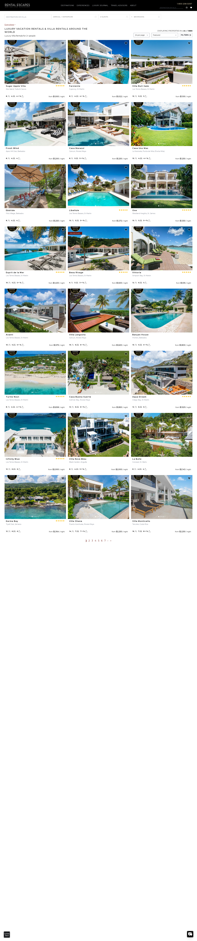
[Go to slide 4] (36, 81)
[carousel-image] (35, 62)
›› (110, 540)
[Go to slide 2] (33, 81)
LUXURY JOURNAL (100, 5)
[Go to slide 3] (35, 81)
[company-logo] (17, 5)
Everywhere (9, 25)
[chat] (190, 934)
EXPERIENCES (83, 5)
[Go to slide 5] (38, 81)
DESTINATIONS (67, 5)
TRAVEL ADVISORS (119, 5)
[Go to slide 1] (32, 81)
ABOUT (133, 5)
